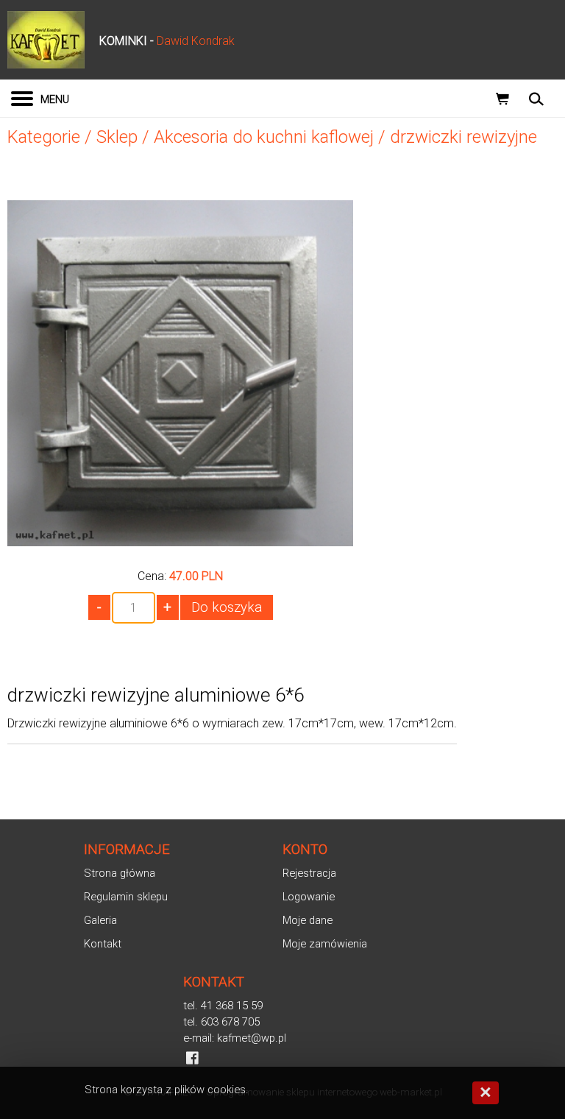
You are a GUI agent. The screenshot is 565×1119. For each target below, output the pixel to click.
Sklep (117, 137)
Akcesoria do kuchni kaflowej (264, 137)
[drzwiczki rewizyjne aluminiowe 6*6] (180, 540)
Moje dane (307, 920)
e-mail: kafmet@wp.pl (234, 1038)
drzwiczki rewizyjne (463, 137)
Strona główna (119, 873)
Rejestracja (309, 873)
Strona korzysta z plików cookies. (167, 1089)
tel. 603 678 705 (221, 1021)
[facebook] (192, 1058)
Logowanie (308, 896)
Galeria (100, 920)
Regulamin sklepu (126, 896)
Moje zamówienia (324, 943)
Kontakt (102, 943)
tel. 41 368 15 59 (223, 1005)
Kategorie (43, 137)
